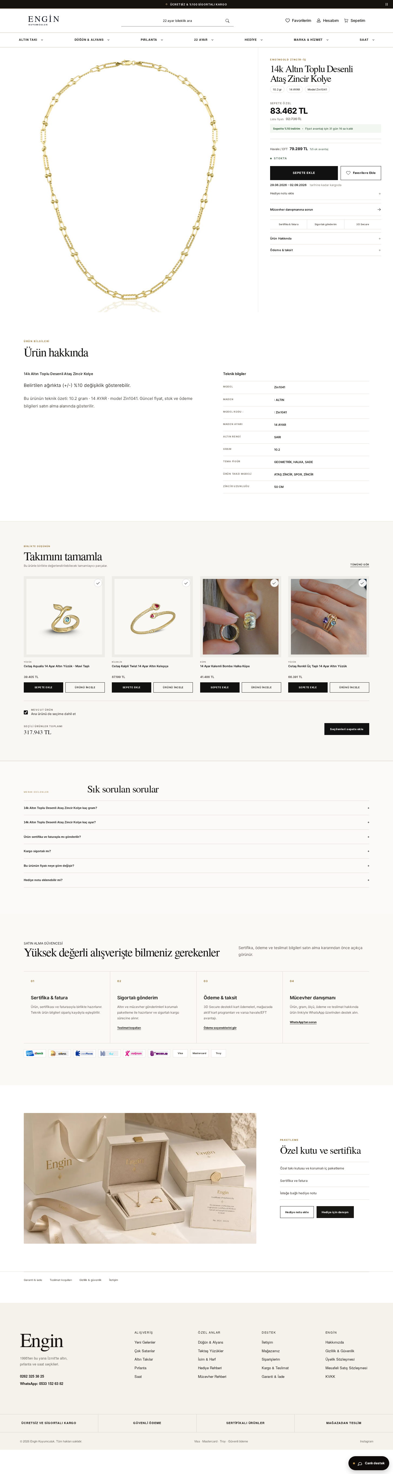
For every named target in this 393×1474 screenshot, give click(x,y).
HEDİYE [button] (251, 40)
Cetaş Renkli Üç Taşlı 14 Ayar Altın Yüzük (317, 666)
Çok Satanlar (145, 1350)
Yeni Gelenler (145, 1342)
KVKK (330, 1376)
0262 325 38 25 (32, 1376)
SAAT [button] (364, 40)
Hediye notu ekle (282, 193)
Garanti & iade (33, 1279)
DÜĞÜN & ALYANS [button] (89, 40)
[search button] (227, 20)
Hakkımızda (334, 1342)
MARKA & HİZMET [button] (308, 40)
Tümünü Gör (359, 564)
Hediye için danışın (335, 1212)
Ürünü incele (85, 687)
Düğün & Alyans (210, 1342)
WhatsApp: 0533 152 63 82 (41, 1383)
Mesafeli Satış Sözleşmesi (346, 1367)
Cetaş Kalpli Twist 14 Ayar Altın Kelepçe (140, 666)
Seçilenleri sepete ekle (347, 728)
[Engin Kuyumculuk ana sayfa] (49, 20)
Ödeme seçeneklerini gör (220, 1027)
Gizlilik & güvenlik (90, 1279)
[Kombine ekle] (98, 583)
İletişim (113, 1279)
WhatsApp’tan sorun (303, 1022)
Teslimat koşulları (129, 1027)
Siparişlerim (271, 1359)
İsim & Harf (207, 1359)
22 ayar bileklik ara (177, 21)
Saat (138, 1376)
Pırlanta (140, 1367)
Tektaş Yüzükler (210, 1350)
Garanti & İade (273, 1376)
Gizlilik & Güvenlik (339, 1350)
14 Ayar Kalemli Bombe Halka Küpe (225, 666)
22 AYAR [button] (201, 40)
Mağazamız (271, 1350)
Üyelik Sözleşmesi (340, 1359)
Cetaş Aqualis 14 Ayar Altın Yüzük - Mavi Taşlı (56, 666)
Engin (41, 1339)
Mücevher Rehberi (212, 1376)
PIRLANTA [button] (149, 40)
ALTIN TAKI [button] (28, 40)
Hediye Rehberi (210, 1367)
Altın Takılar (144, 1359)
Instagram (366, 1441)
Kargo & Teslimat (275, 1367)
